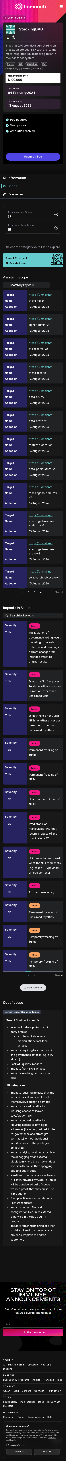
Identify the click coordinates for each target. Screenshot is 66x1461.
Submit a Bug (33, 156)
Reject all (45, 1452)
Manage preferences (16, 1445)
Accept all (18, 1452)
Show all (59, 592)
